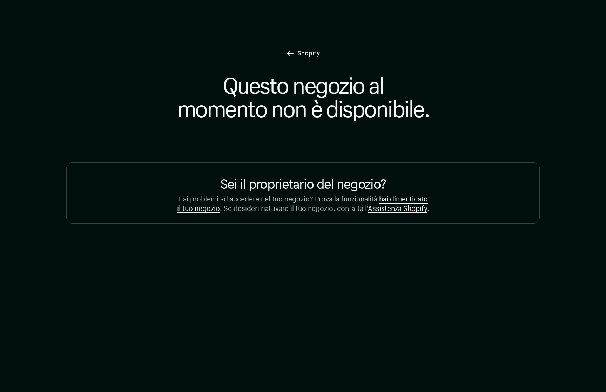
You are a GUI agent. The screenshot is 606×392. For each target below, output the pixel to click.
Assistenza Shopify (397, 207)
